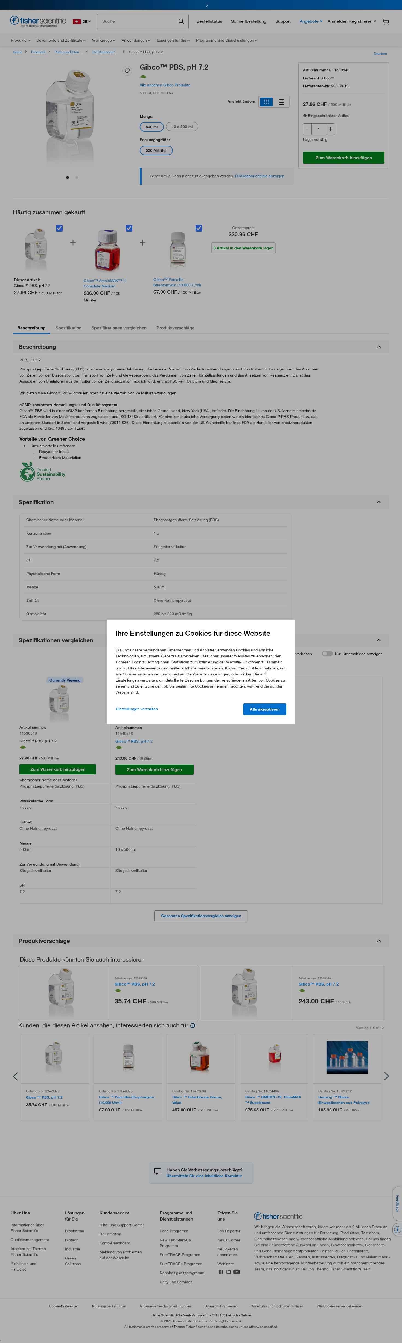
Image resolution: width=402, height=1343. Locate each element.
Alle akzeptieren (264, 709)
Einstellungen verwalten (137, 708)
